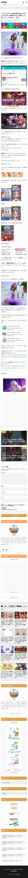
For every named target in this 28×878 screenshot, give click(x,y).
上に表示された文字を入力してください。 (9, 509)
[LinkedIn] (17, 27)
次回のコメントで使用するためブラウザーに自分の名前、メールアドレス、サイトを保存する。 (13, 505)
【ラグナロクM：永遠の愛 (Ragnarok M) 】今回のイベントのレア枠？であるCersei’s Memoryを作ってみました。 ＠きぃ (7, 702)
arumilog (3, 2)
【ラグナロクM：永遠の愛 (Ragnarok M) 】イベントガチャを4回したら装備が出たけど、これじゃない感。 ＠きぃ (14, 368)
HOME (3, 7)
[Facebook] (4, 24)
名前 (2, 486)
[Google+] (17, 24)
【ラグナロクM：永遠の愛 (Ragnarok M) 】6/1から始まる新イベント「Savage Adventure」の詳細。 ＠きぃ (7, 667)
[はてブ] (23, 24)
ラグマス (10, 4)
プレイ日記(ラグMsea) (17, 7)
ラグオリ (22, 4)
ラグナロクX (16, 4)
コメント (3, 472)
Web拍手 (4, 373)
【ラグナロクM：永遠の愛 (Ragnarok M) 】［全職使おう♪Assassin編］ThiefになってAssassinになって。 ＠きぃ (21, 719)
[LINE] (11, 27)
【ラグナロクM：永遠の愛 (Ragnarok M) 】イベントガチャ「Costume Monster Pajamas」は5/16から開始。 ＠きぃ (7, 719)
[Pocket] (4, 27)
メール (3, 492)
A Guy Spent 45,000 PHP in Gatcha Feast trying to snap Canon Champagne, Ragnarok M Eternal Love (14, 356)
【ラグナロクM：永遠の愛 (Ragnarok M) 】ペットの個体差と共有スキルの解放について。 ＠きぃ (7, 684)
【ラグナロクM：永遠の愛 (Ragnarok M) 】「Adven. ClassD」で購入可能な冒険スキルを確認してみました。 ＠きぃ (21, 684)
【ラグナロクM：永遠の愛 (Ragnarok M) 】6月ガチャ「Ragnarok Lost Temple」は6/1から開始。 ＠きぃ (21, 667)
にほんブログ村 (14, 853)
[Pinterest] (23, 27)
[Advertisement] (14, 412)
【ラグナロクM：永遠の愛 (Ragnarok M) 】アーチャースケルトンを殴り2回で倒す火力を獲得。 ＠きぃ (21, 701)
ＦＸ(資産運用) (4, 4)
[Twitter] (11, 24)
